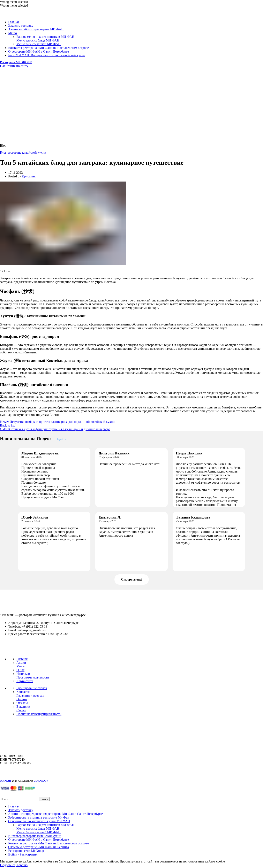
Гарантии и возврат (30, 695)
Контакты (23, 691)
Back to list (7, 425)
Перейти (61, 439)
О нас (20, 670)
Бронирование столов (31, 688)
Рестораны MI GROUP (16, 62)
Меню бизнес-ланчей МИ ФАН (38, 44)
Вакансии (23, 706)
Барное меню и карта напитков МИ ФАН (45, 36)
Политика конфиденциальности (38, 714)
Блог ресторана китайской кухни (23, 152)
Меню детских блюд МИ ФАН (37, 40)
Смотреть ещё (131, 579)
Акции (21, 662)
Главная (22, 659)
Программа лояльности (32, 677)
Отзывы (22, 703)
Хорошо (22, 865)
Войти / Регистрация (22, 854)
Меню (20, 666)
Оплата (21, 699)
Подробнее (7, 865)
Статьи (21, 710)
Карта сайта (24, 681)
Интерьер (23, 673)
